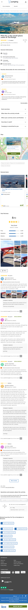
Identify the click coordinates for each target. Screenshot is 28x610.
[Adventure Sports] (13, 2)
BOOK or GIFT (17, 606)
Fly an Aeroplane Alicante (9, 532)
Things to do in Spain (5, 163)
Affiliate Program (17, 562)
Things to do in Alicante (5, 165)
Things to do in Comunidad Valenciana (17, 163)
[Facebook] (22, 596)
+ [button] (1, 139)
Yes (20, 311)
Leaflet (17, 159)
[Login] (26, 2)
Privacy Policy (3, 565)
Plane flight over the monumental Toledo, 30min (12, 189)
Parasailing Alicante (8, 528)
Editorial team (4, 563)
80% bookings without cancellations (10, 42)
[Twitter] (25, 596)
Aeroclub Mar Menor (10, 487)
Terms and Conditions (18, 563)
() (10, 40)
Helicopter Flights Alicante (9, 539)
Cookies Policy (17, 565)
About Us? (3, 560)
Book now (13, 153)
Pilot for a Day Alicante (8, 523)
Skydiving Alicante (7, 536)
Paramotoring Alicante (8, 547)
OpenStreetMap (21, 159)
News (15, 560)
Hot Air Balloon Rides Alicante (10, 543)
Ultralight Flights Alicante (9, 550)
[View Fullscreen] (2, 144)
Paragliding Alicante (21, 528)
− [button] (1, 141)
